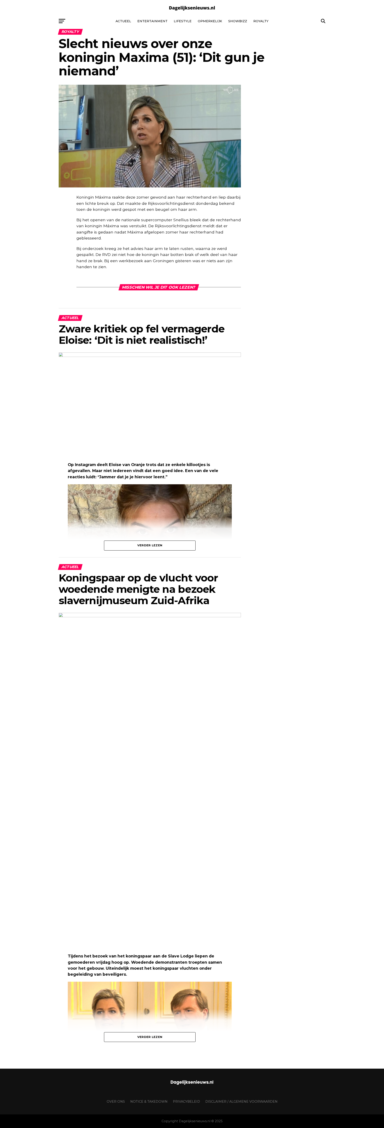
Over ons (116, 1102)
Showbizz (237, 21)
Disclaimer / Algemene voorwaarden (241, 1102)
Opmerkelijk (210, 21)
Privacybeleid (186, 1102)
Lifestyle (183, 21)
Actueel (123, 21)
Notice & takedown (149, 1102)
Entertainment (152, 21)
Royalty (260, 21)
